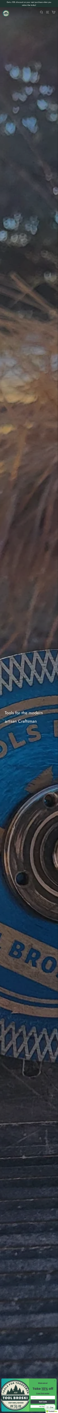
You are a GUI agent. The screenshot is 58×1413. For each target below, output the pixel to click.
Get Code (43, 1402)
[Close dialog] (54, 1381)
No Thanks (42, 1406)
